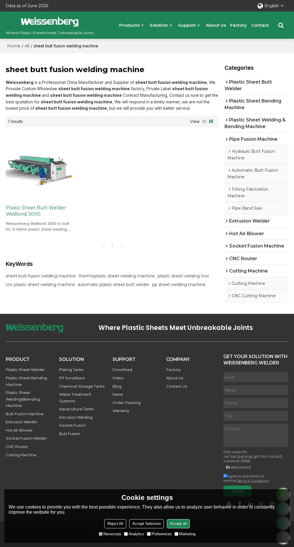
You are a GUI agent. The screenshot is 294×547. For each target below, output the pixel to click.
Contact (260, 25)
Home (13, 46)
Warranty (121, 410)
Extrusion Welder (21, 422)
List (204, 121)
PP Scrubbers (72, 378)
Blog (117, 386)
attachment (241, 467)
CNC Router (17, 446)
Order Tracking (127, 402)
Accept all (178, 523)
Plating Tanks (71, 369)
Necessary (112, 534)
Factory (238, 25)
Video (118, 378)
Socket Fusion (72, 425)
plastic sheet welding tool (183, 276)
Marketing (187, 534)
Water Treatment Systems (75, 397)
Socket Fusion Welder (26, 438)
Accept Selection (146, 523)
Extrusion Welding (75, 417)
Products (129, 25)
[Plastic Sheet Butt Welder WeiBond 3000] (39, 166)
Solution (159, 25)
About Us (216, 25)
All (27, 46)
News (118, 394)
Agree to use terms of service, (246, 478)
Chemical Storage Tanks (82, 386)
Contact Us (176, 386)
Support (187, 25)
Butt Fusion (69, 433)
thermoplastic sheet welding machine (117, 276)
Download (122, 369)
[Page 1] (102, 245)
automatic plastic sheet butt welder (113, 284)
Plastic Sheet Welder (25, 369)
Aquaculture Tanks (76, 409)
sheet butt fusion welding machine (41, 276)
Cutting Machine (21, 455)
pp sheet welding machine (179, 284)
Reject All (115, 523)
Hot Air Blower (19, 430)
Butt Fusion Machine (25, 413)
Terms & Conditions (253, 480)
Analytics (136, 534)
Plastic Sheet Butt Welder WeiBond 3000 (36, 211)
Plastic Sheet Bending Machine (26, 381)
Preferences (162, 534)
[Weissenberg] (49, 22)
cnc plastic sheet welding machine (40, 284)
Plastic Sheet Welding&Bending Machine (23, 399)
